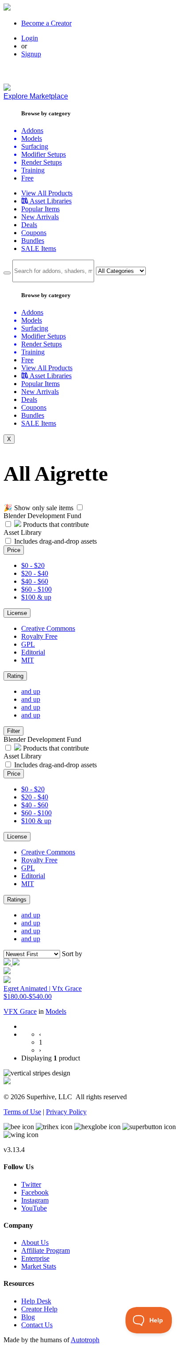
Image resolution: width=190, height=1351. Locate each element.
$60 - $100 (36, 589)
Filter (13, 731)
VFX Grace (20, 1011)
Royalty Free (39, 636)
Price (13, 550)
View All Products (46, 193)
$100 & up (36, 597)
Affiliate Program (45, 1250)
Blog (28, 1317)
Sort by (72, 953)
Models (56, 1011)
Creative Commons (48, 628)
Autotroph (85, 1340)
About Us (35, 1242)
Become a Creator (46, 23)
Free (27, 178)
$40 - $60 (34, 581)
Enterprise (35, 1258)
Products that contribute (55, 524)
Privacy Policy (66, 1111)
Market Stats (38, 1266)
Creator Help (39, 1309)
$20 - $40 (34, 573)
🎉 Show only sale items (38, 508)
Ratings (17, 899)
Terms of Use (22, 1111)
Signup (31, 54)
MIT (27, 660)
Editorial (33, 652)
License (17, 613)
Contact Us (37, 1325)
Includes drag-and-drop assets (55, 541)
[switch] (80, 507)
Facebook (35, 1192)
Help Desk (36, 1301)
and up (30, 691)
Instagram (35, 1200)
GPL (28, 644)
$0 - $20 (33, 565)
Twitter (31, 1184)
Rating (15, 676)
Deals (29, 224)
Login (29, 38)
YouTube (34, 1208)
